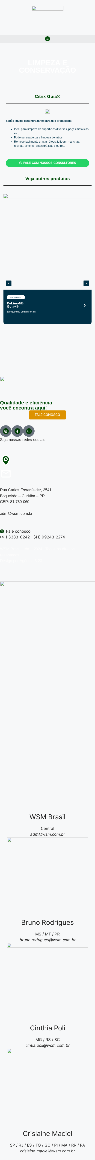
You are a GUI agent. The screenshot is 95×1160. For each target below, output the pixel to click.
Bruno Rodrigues (47, 922)
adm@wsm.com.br (16, 513)
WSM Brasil (47, 817)
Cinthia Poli (47, 1028)
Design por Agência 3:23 (21, 561)
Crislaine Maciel (47, 1133)
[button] (47, 39)
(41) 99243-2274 (49, 537)
